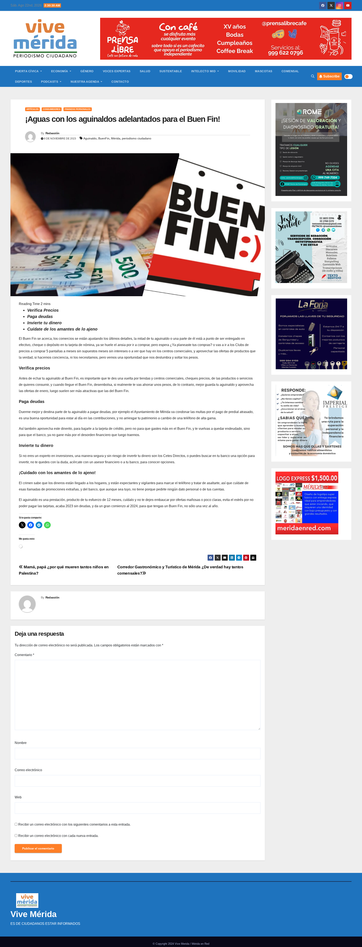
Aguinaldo (90, 138)
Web (18, 797)
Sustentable (170, 71)
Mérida (115, 138)
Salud (145, 71)
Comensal (290, 71)
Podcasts (50, 81)
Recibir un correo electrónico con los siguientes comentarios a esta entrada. (74, 824)
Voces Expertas (117, 71)
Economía (60, 71)
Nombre (21, 743)
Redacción (52, 133)
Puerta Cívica (27, 71)
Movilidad (237, 71)
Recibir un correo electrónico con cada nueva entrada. (58, 836)
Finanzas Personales (77, 109)
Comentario (24, 655)
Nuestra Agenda (85, 81)
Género (87, 71)
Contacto (120, 81)
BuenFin (103, 138)
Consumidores (51, 109)
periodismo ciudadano (136, 138)
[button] (312, 76)
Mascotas (263, 71)
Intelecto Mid (204, 71)
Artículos (32, 109)
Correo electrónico (28, 770)
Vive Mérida (33, 914)
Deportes (23, 81)
